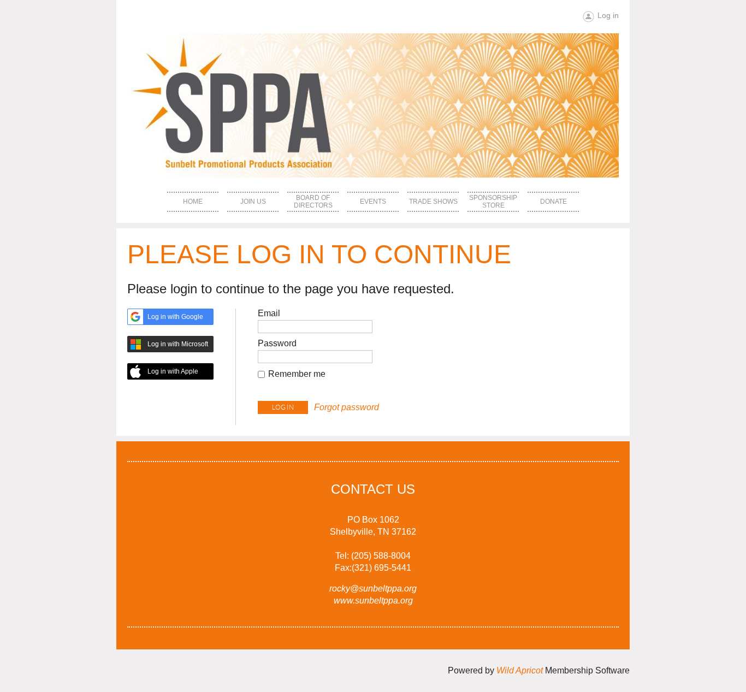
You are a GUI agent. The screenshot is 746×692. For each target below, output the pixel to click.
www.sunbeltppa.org (373, 600)
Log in (608, 15)
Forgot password (346, 407)
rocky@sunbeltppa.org (373, 588)
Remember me (296, 373)
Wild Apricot (519, 670)
